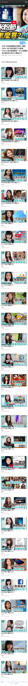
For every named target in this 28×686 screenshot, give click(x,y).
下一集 (22, 43)
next (16, 683)
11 (11, 683)
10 (26, 682)
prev (2, 682)
